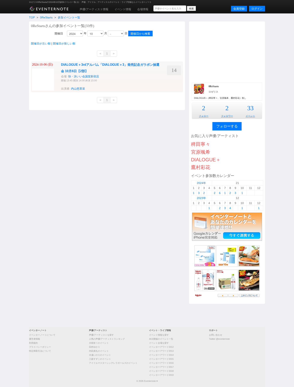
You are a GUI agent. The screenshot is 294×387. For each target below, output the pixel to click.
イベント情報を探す (159, 335)
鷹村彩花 (200, 167)
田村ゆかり (94, 347)
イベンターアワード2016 (161, 363)
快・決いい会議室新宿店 (83, 76)
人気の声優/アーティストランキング (107, 339)
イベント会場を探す (159, 343)
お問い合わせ (215, 335)
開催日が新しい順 (64, 43)
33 (250, 108)
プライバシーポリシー (40, 347)
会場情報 (142, 9)
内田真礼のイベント (99, 351)
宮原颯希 (200, 152)
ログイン (257, 8)
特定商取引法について (40, 351)
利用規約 (33, 343)
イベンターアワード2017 (161, 367)
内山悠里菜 (78, 88)
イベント (250, 116)
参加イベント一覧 (69, 17)
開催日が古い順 (41, 43)
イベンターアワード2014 (161, 355)
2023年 (201, 198)
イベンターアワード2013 (161, 351)
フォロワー (227, 116)
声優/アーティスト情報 (94, 9)
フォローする (227, 126)
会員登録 (239, 8)
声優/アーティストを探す (101, 335)
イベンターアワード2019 (161, 375)
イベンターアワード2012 (161, 347)
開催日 (59, 33)
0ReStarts (46, 17)
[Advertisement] (227, 51)
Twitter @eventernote (219, 339)
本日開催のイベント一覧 (161, 339)
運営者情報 (34, 339)
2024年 (201, 183)
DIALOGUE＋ (206, 159)
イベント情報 (122, 9)
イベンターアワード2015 (161, 359)
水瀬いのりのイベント (100, 355)
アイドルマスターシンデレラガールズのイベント (113, 363)
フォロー (203, 116)
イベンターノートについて (42, 335)
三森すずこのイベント (100, 359)
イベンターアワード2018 (161, 371)
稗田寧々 (200, 144)
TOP (32, 17)
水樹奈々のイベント (99, 343)
